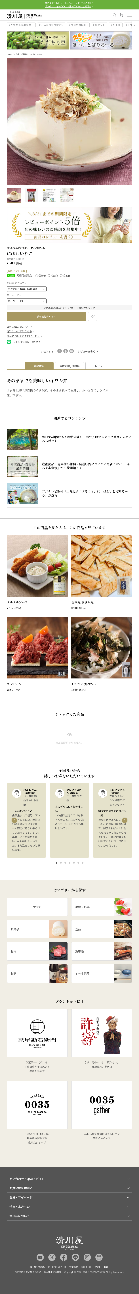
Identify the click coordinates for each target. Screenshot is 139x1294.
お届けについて (17, 283)
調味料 (25, 54)
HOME (9, 54)
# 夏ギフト (99, 25)
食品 (17, 54)
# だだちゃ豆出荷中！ (21, 25)
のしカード (14, 295)
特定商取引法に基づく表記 (28, 1272)
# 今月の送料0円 (78, 25)
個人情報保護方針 (52, 1272)
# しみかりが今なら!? (51, 25)
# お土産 (115, 25)
